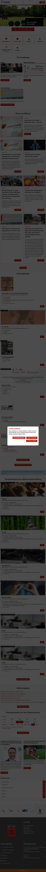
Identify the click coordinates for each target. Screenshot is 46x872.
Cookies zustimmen (31, 440)
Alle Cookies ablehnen (19, 437)
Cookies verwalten (31, 437)
